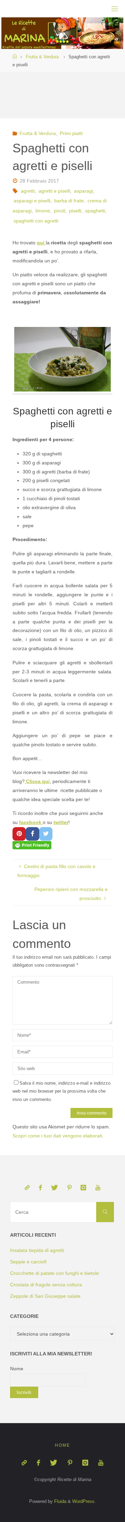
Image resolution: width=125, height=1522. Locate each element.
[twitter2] (54, 1188)
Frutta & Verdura (42, 56)
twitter (60, 822)
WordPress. (84, 1501)
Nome (16, 1368)
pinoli (59, 210)
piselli (75, 210)
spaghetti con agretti (36, 221)
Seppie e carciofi (28, 1261)
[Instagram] (83, 1188)
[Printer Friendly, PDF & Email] (31, 845)
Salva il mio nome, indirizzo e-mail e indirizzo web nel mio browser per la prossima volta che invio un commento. (61, 1091)
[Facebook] (40, 1188)
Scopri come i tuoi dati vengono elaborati (57, 1135)
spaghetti (95, 210)
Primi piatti (71, 133)
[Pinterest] (69, 1188)
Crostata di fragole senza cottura (46, 1284)
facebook (31, 822)
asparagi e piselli (32, 200)
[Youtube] (98, 1188)
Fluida (59, 1501)
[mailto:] (27, 1188)
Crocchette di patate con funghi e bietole (54, 1273)
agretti (28, 191)
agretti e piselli (54, 191)
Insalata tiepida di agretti (37, 1250)
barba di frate (69, 200)
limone (42, 210)
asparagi (83, 191)
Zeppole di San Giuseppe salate (45, 1296)
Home (62, 1445)
